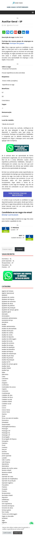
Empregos (5, 428)
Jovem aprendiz (6, 456)
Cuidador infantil (7, 401)
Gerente (4, 451)
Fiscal (3, 445)
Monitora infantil (7, 472)
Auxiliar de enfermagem (9, 339)
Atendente (5, 322)
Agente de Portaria (7, 291)
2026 (5, 25)
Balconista (5, 374)
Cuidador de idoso (7, 397)
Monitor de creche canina (9, 468)
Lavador (4, 458)
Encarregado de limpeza (9, 439)
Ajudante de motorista (8, 301)
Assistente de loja (7, 320)
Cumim (4, 406)
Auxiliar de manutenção (9, 353)
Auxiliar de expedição (8, 347)
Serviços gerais (6, 510)
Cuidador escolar (7, 399)
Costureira (5, 391)
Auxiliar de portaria (7, 358)
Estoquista (5, 441)
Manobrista (5, 464)
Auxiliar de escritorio (8, 343)
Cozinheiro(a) (6, 393)
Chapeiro (4, 383)
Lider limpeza (6, 462)
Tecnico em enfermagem (9, 514)
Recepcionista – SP (7, 263)
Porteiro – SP (6, 267)
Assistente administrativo (9, 318)
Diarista (4, 414)
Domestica (5, 420)
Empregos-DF (6, 431)
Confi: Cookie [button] (7, 533)
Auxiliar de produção (8, 360)
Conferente (5, 385)
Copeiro (4, 389)
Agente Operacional (8, 293)
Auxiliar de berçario (7, 330)
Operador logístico (7, 483)
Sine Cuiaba (5, 512)
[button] (32, 12)
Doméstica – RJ (6, 259)
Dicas (3, 416)
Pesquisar (19, 249)
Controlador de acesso (9, 387)
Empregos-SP (6, 435)
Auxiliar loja (5, 370)
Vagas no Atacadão (8, 516)
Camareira (5, 378)
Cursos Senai (6, 412)
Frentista (4, 447)
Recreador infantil (7, 495)
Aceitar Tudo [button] (17, 533)
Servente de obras (7, 508)
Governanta (5, 453)
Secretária (5, 501)
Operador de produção (9, 481)
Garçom (4, 449)
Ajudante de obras (7, 303)
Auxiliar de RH (6, 362)
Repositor (5, 497)
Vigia (3, 520)
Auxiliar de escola (7, 341)
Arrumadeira (5, 316)
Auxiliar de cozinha (7, 333)
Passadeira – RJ (6, 265)
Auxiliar (4, 324)
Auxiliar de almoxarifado (9, 328)
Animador (5, 314)
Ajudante (4, 295)
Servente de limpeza (8, 506)
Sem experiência (7, 504)
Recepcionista (6, 493)
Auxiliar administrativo (8, 326)
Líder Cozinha (6, 460)
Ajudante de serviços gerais (10, 310)
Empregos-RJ (6, 433)
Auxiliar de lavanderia (8, 349)
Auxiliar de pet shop (8, 356)
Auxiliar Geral (6, 366)
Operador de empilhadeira (10, 479)
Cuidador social (6, 403)
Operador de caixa (7, 476)
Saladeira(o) (5, 499)
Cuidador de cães (7, 395)
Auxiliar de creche (7, 335)
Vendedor (5, 518)
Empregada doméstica (8, 426)
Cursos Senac (6, 410)
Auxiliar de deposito (8, 337)
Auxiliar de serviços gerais (9, 364)
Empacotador (6, 424)
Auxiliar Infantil (6, 368)
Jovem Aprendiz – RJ (8, 261)
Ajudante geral (6, 312)
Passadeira (5, 485)
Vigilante (4, 522)
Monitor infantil (6, 470)
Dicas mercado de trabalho (10, 418)
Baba (3, 372)
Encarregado (6, 437)
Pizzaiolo (4, 489)
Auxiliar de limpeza (7, 351)
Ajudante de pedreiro (8, 305)
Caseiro (4, 380)
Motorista (5, 474)
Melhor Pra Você (13, 25)
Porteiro (4, 491)
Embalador (5, 422)
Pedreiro (4, 487)
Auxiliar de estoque (7, 345)
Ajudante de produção (8, 308)
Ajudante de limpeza (8, 299)
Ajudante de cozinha (8, 297)
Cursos (4, 408)
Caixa (3, 376)
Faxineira (4, 443)
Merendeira (5, 466)
